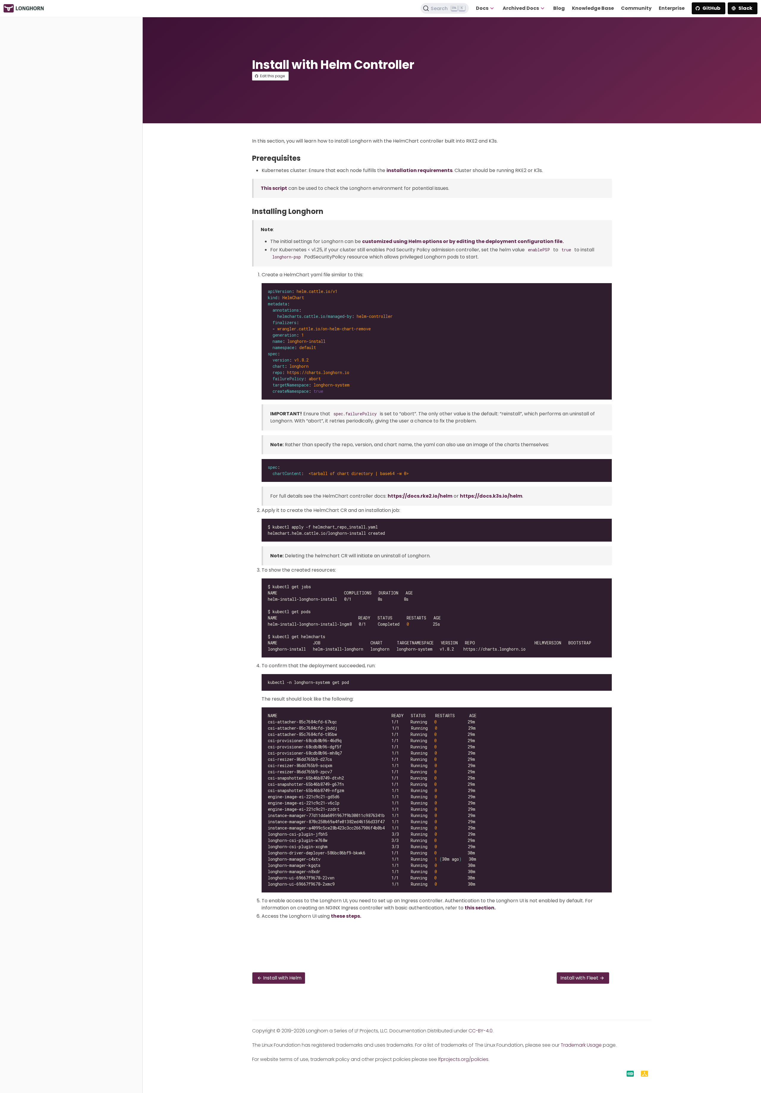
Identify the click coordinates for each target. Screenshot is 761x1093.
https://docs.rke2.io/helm (420, 496)
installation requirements (419, 170)
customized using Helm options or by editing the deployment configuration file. (463, 241)
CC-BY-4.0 (480, 1030)
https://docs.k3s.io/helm (491, 496)
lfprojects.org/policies (463, 1059)
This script (274, 188)
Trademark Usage (581, 1045)
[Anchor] (305, 158)
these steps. (346, 916)
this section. (480, 907)
